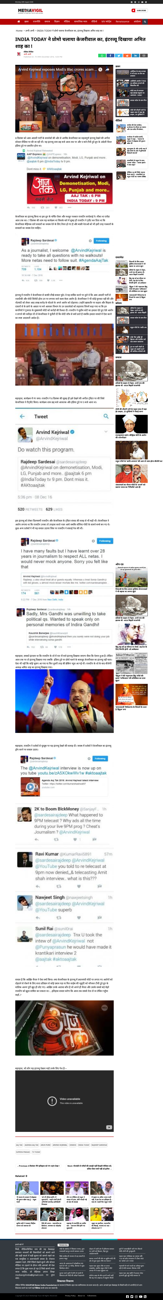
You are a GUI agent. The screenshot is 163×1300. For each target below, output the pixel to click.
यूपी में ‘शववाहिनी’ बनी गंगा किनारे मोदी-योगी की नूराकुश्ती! (130, 1250)
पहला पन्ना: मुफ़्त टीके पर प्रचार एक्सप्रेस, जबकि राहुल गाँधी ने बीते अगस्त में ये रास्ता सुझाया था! (100, 1268)
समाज (47, 21)
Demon (73, 1145)
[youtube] (142, 2)
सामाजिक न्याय (80, 21)
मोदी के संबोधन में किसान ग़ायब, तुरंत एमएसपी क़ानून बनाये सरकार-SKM (71, 1250)
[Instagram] (139, 2)
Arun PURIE (45, 1145)
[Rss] (146, 2)
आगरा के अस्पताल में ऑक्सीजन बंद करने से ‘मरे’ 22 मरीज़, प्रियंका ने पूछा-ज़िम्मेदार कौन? (72, 1265)
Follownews (91, 1296)
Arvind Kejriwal (60, 1145)
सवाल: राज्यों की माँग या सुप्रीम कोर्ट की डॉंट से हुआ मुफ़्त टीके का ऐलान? (102, 1259)
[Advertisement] (132, 218)
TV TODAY (36, 1152)
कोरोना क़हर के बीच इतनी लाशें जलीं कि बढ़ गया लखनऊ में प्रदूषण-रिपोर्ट (101, 1276)
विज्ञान (57, 21)
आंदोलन (137, 21)
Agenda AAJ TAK (31, 1145)
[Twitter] (135, 2)
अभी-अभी (27, 54)
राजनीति (36, 21)
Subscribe (141, 10)
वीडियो (94, 21)
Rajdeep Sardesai (99, 1145)
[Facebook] (131, 2)
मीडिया (67, 21)
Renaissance (122, 21)
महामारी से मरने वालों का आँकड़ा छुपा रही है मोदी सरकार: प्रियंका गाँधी (131, 1267)
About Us (81, 1296)
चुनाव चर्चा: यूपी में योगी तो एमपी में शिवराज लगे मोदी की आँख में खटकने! (71, 1274)
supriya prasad (23, 1152)
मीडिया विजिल (28, 52)
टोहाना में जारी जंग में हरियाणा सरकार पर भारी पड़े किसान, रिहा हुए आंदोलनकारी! (101, 1251)
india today (83, 1145)
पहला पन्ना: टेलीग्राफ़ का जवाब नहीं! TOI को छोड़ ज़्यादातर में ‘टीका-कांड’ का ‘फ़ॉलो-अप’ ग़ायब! (131, 1258)
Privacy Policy (70, 1296)
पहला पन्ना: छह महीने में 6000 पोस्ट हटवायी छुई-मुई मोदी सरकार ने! (131, 1274)
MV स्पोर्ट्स (106, 21)
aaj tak (19, 1145)
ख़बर (26, 21)
